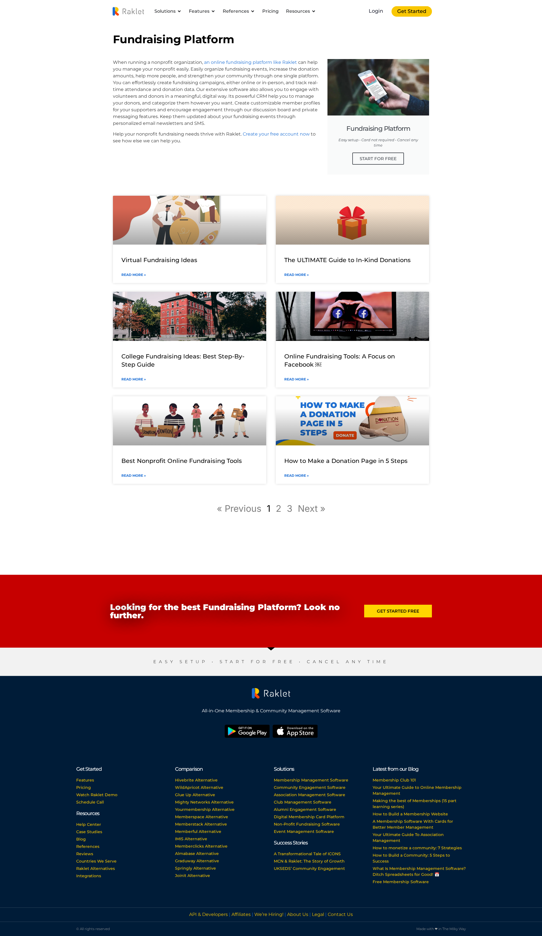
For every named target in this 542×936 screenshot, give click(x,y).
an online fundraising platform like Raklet (250, 62)
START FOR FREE (378, 158)
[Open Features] (213, 11)
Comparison (189, 769)
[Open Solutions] (179, 11)
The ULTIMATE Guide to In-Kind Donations (347, 260)
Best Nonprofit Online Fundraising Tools (181, 460)
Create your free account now (276, 134)
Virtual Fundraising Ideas (159, 260)
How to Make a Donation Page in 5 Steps (346, 460)
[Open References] (252, 11)
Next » (311, 508)
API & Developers (209, 914)
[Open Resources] (313, 11)
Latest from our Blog (395, 769)
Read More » (133, 275)
